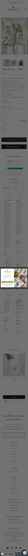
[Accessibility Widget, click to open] (2, 553)
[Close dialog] (26, 269)
